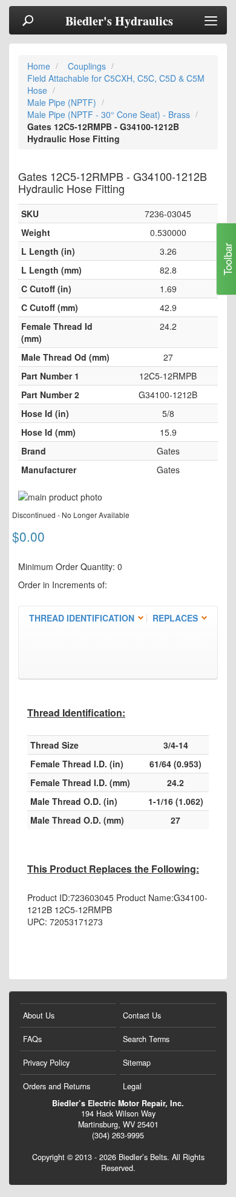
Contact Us (142, 1015)
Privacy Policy (46, 1062)
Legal (132, 1086)
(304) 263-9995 (118, 1135)
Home (40, 66)
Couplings (88, 66)
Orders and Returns (56, 1086)
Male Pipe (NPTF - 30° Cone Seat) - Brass (109, 114)
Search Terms (146, 1039)
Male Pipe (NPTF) (63, 102)
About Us (38, 1015)
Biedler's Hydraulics (119, 21)
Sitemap (137, 1062)
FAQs (32, 1039)
